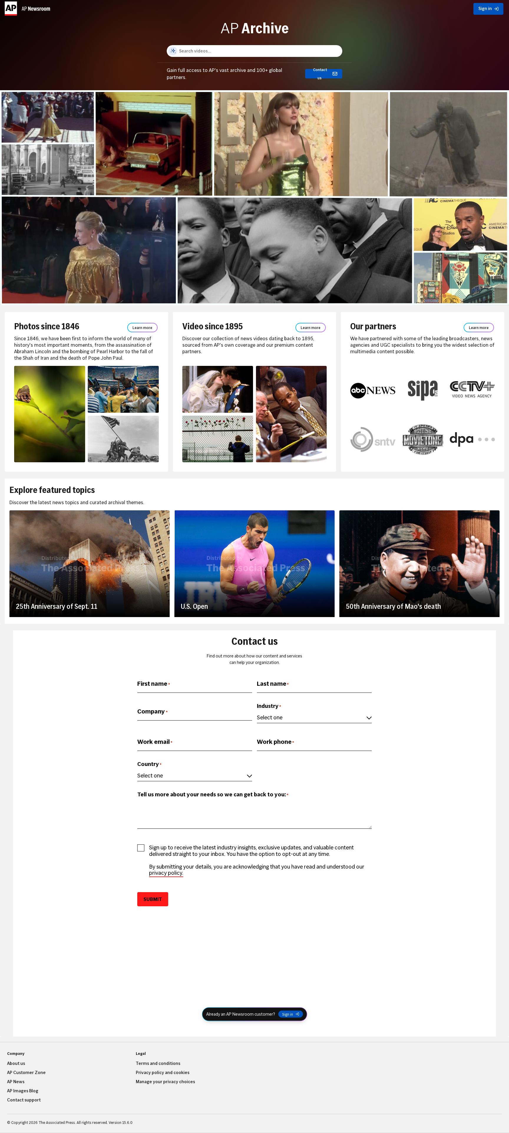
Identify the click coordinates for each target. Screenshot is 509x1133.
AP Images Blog (22, 1091)
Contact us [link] (320, 73)
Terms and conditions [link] (158, 1063)
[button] (28, 7)
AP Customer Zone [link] (26, 1073)
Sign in (287, 1014)
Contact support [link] (24, 1100)
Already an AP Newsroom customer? (240, 1014)
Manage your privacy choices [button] (165, 1082)
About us (16, 1063)
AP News (15, 1082)
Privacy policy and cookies (162, 1073)
